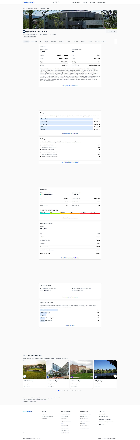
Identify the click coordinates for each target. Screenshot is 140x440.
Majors (46, 41)
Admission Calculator (100, 41)
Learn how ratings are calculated (70, 133)
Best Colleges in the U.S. (48, 145)
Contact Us (44, 418)
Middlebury (60, 55)
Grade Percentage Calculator (106, 422)
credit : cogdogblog (109, 27)
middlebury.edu (63, 58)
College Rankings (65, 414)
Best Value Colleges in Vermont (49, 156)
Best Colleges (75, 142)
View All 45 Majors (70, 325)
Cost (41, 41)
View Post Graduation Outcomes (70, 297)
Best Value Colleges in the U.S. (49, 154)
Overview (26, 41)
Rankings (85, 2)
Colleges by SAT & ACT (85, 414)
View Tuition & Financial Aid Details (70, 258)
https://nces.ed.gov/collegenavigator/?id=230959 (48, 398)
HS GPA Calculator (103, 416)
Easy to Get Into (65, 430)
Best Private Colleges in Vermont (50, 152)
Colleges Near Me (84, 425)
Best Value (63, 418)
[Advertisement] (30, 66)
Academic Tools (101, 2)
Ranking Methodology (47, 416)
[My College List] (59, 2)
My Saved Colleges (84, 421)
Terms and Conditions (27, 438)
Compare (92, 2)
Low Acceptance (65, 432)
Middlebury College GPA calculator (38, 399)
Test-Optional (64, 425)
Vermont (66, 55)
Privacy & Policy (36, 438)
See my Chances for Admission (70, 85)
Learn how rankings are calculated (70, 162)
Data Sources (45, 414)
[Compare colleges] (56, 2)
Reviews (90, 41)
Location (76, 41)
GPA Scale (101, 424)
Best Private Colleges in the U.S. (50, 147)
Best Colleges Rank (76, 49)
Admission (34, 41)
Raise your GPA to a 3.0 (105, 419)
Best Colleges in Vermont (48, 149)
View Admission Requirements (70, 218)
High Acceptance (65, 428)
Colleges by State (84, 428)
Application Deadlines (66, 421)
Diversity (53, 41)
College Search (84, 418)
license (115, 27)
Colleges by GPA (84, 416)
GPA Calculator (103, 414)
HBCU (62, 423)
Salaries (69, 41)
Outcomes (61, 41)
